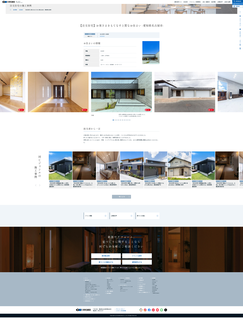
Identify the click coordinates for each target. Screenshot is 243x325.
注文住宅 (186, 1)
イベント (141, 282)
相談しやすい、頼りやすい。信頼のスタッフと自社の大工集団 (91, 288)
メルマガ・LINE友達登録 (121, 310)
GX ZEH (108, 285)
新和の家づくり (178, 1)
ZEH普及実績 (154, 290)
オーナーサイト (123, 291)
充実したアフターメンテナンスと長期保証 (126, 287)
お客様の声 (114, 215)
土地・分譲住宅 (206, 1)
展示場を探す (106, 256)
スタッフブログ (240, 21)
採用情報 (141, 286)
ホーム (86, 278)
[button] (113, 120)
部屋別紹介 (87, 281)
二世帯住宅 (109, 287)
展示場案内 (109, 293)
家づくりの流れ (141, 215)
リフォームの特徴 (123, 282)
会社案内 (153, 278)
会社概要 (153, 279)
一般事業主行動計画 (155, 293)
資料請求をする (137, 262)
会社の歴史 (154, 282)
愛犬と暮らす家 (109, 288)
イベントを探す (137, 256)
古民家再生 (122, 279)
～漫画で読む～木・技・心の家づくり (92, 294)
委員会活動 (154, 287)
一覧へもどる (121, 196)
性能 (108, 282)
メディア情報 (240, 41)
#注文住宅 (102, 36)
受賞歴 (153, 284)
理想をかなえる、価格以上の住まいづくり (92, 286)
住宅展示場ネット (88, 300)
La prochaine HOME (89, 298)
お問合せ (240, 47)
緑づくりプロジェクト (124, 289)
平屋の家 (108, 284)
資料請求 (141, 288)
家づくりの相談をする (106, 262)
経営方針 (153, 291)
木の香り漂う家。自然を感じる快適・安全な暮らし (91, 284)
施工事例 (15, 9)
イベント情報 (88, 215)
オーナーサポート (240, 34)
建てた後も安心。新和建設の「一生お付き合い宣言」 (91, 291)
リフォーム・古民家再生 (195, 1)
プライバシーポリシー (120, 309)
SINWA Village (88, 296)
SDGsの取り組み (155, 288)
